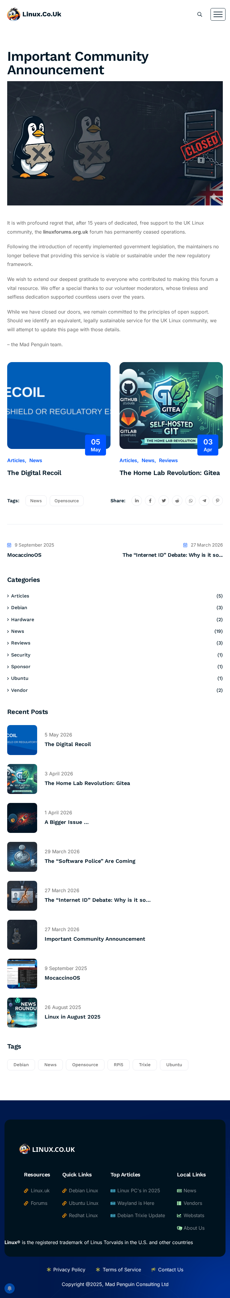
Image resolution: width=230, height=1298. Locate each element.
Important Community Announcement (95, 939)
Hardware (22, 619)
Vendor (19, 690)
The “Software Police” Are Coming (90, 861)
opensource (67, 500)
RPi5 (118, 1064)
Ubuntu (19, 678)
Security (20, 655)
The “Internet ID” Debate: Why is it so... (172, 555)
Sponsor (21, 666)
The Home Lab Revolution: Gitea (169, 472)
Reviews (168, 460)
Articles (16, 460)
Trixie (145, 1064)
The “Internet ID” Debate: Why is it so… (98, 900)
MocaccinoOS (24, 555)
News (35, 460)
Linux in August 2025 (72, 1016)
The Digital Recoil (34, 472)
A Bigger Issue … (67, 822)
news (36, 500)
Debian (19, 607)
